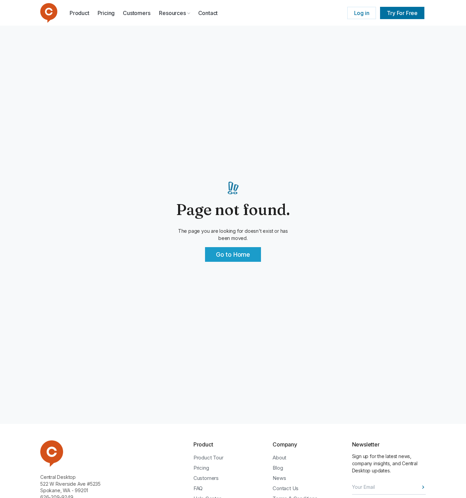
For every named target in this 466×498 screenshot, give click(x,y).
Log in (361, 13)
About (279, 457)
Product (79, 13)
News (279, 478)
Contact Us (285, 488)
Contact (208, 13)
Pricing (106, 13)
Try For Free (402, 13)
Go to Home (233, 254)
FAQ (198, 488)
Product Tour (208, 457)
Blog (278, 468)
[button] (174, 13)
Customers (136, 13)
